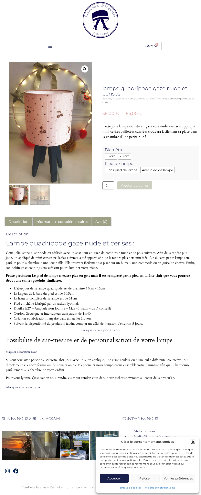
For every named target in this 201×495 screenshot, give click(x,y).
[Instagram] (7, 471)
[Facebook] (16, 471)
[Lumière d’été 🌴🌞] (74, 445)
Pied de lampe (119, 163)
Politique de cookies (130, 487)
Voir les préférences (178, 478)
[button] (193, 442)
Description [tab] (18, 222)
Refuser (145, 478)
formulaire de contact (52, 365)
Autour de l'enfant (123, 98)
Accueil (106, 98)
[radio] (111, 156)
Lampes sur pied (145, 98)
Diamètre (114, 150)
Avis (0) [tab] (101, 222)
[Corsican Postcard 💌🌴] (16, 445)
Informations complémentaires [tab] (62, 222)
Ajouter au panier (134, 185)
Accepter (114, 478)
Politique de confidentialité (159, 487)
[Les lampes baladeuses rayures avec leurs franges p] (45, 445)
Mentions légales (33, 487)
